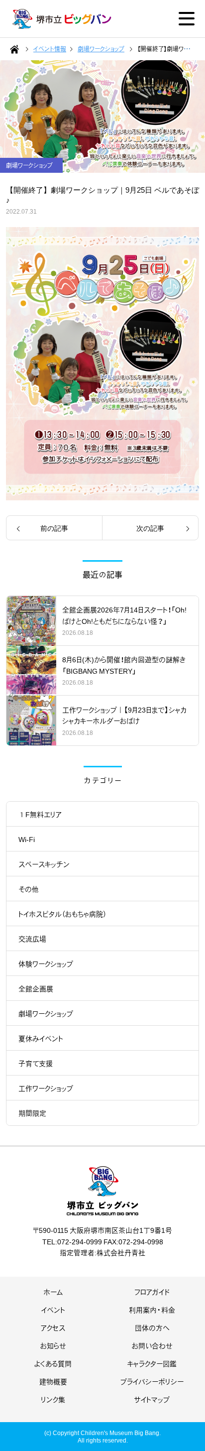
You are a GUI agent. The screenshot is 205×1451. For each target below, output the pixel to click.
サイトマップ (152, 1399)
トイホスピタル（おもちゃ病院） (62, 914)
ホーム (53, 1292)
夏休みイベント (40, 1038)
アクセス (53, 1327)
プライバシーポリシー (152, 1381)
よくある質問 (53, 1363)
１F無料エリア (40, 814)
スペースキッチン (44, 864)
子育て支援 (35, 1063)
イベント (53, 1310)
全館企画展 (35, 988)
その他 (28, 889)
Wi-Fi (26, 839)
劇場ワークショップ (45, 1013)
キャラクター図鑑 (152, 1363)
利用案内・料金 (152, 1310)
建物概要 (53, 1381)
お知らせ (53, 1345)
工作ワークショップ (45, 1088)
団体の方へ (152, 1327)
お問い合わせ (152, 1345)
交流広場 (32, 939)
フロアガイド (152, 1292)
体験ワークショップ (45, 963)
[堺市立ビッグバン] (62, 19)
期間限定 (32, 1113)
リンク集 (53, 1399)
